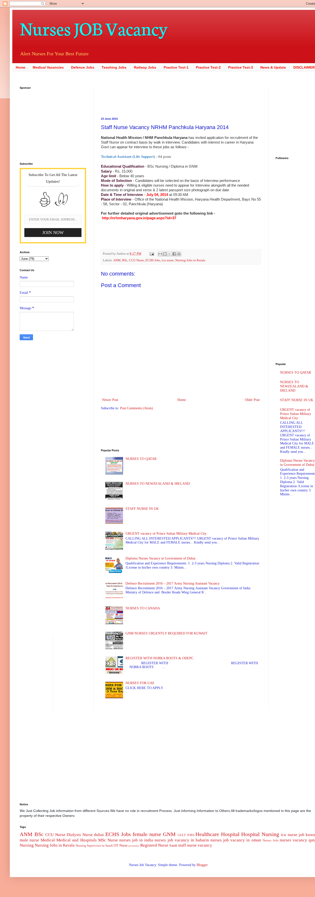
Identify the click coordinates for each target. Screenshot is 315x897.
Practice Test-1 (176, 67)
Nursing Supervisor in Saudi (94, 845)
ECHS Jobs (152, 260)
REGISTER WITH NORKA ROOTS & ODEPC (159, 658)
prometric (134, 845)
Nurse (113, 840)
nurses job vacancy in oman (235, 840)
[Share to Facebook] (174, 253)
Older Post (252, 400)
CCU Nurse (136, 260)
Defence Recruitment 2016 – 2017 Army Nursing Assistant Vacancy (173, 583)
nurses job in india (136, 840)
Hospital (230, 834)
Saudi (173, 845)
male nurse (29, 840)
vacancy (205, 845)
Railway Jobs (145, 67)
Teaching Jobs (114, 67)
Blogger (202, 865)
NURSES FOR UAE (140, 683)
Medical (48, 840)
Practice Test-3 (240, 67)
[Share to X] (169, 253)
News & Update (273, 67)
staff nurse (187, 845)
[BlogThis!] (164, 253)
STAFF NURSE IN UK (142, 509)
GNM (169, 834)
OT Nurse (120, 845)
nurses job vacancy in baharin (182, 840)
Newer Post (110, 400)
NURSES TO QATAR (141, 459)
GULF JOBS (186, 835)
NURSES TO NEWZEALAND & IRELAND (158, 483)
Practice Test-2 (208, 67)
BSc (124, 260)
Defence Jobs (82, 67)
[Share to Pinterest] (178, 253)
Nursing (27, 845)
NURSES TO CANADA (143, 608)
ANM (117, 260)
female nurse (147, 834)
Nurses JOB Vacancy (94, 27)
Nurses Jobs (271, 840)
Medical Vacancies (48, 67)
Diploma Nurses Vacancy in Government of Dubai (160, 558)
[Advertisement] (150, 97)
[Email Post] (151, 253)
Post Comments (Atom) (136, 408)
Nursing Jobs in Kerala (190, 260)
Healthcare (207, 834)
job (301, 834)
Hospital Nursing (260, 834)
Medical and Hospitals (76, 840)
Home (20, 67)
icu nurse (168, 260)
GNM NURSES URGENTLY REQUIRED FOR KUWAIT (166, 633)
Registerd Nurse (154, 845)
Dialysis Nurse (80, 834)
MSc (102, 840)
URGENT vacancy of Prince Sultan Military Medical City (166, 533)
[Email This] (160, 253)
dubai (99, 834)
